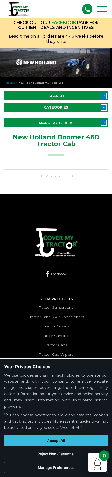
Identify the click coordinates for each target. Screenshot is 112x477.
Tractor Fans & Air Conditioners (56, 316)
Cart (100, 462)
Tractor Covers (56, 326)
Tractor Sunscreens (56, 307)
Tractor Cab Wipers (56, 354)
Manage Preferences (56, 467)
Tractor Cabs (56, 345)
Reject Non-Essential (56, 454)
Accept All (56, 440)
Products (9, 82)
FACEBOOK (63, 22)
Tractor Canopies (56, 335)
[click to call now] (87, 9)
